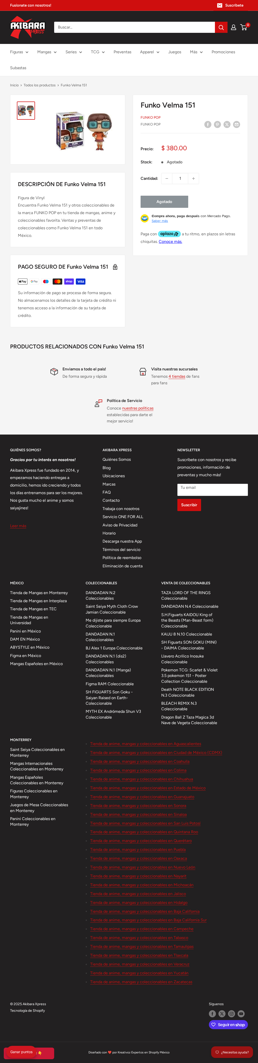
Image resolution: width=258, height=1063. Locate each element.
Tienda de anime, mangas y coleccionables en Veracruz (139, 964)
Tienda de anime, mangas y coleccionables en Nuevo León (142, 867)
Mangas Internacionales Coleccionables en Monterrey (36, 766)
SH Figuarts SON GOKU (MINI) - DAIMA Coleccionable (189, 645)
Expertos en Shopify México (150, 1052)
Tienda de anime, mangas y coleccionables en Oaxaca (138, 858)
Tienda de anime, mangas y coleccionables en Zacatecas (141, 981)
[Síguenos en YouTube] (241, 1013)
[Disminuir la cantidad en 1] (167, 178)
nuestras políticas (137, 408)
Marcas (109, 484)
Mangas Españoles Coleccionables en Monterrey (36, 780)
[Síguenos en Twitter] (221, 1013)
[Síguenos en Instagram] (231, 1013)
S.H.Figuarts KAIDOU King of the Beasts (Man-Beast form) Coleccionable (187, 620)
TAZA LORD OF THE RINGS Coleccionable (186, 595)
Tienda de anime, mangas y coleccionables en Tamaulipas (142, 946)
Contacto (111, 500)
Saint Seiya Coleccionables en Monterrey (37, 752)
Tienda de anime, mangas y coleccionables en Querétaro (141, 840)
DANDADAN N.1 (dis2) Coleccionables (106, 659)
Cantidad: (149, 178)
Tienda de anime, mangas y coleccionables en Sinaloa (138, 814)
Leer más (18, 525)
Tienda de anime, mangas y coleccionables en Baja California (145, 911)
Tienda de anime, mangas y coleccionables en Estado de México (148, 788)
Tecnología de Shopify (27, 1010)
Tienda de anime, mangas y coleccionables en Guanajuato (142, 796)
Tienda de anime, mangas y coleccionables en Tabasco (139, 937)
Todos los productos (40, 85)
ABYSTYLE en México (29, 647)
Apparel (147, 51)
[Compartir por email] (236, 124)
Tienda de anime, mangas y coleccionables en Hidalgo (138, 902)
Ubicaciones (114, 475)
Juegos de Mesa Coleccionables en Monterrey (39, 807)
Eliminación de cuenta (123, 566)
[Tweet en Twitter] (227, 124)
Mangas (44, 51)
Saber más (160, 220)
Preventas (122, 51)
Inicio (14, 85)
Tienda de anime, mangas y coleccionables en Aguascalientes (145, 743)
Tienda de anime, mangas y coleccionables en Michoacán (142, 884)
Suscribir (189, 504)
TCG (95, 51)
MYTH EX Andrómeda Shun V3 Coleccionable (113, 714)
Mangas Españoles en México (36, 663)
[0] (244, 27)
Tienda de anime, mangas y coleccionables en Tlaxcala (139, 955)
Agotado (164, 201)
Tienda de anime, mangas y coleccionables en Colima (138, 770)
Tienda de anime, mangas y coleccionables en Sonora (138, 805)
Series (71, 51)
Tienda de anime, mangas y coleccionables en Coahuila (139, 761)
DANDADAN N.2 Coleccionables (100, 595)
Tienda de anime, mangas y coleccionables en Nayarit (138, 876)
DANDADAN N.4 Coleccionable (189, 606)
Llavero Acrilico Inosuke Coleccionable (182, 659)
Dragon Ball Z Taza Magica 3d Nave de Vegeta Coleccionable (189, 720)
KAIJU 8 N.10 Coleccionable (186, 634)
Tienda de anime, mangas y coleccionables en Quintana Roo (144, 831)
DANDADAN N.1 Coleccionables (100, 637)
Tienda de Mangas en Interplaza (38, 600)
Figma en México (25, 655)
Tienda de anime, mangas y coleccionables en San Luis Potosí (145, 823)
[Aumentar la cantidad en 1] (193, 178)
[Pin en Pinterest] (217, 124)
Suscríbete (234, 5)
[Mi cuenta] (233, 27)
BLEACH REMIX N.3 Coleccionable (179, 706)
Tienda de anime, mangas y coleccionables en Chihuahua (141, 779)
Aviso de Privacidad (120, 525)
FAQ (107, 492)
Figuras (16, 51)
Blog (107, 467)
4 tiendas (177, 376)
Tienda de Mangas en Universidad (29, 620)
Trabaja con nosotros (121, 508)
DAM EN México (25, 639)
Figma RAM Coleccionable (110, 683)
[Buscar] (221, 27)
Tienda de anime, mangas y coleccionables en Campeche (142, 928)
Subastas (18, 67)
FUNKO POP (150, 117)
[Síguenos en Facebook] (212, 1013)
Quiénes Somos (117, 459)
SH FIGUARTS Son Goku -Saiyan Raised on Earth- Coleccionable (109, 698)
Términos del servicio (121, 549)
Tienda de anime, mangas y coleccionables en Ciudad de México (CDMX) (156, 752)
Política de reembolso (122, 557)
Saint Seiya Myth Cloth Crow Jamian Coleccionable (112, 609)
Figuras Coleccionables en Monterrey (33, 794)
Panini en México (25, 631)
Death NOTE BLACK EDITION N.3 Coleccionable (187, 692)
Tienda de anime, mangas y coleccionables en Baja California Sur (148, 920)
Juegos (174, 51)
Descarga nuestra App (122, 541)
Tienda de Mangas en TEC (33, 608)
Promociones (223, 51)
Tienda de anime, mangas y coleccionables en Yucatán (139, 973)
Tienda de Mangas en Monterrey (39, 592)
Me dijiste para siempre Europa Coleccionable (113, 623)
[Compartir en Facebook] (207, 124)
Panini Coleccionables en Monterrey (32, 821)
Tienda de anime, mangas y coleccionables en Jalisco (138, 893)
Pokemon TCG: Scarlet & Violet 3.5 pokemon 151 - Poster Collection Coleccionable (189, 676)
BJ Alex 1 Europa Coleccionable (114, 648)
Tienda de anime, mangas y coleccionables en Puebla (138, 849)
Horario (109, 533)
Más (193, 51)
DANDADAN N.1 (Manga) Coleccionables (108, 673)
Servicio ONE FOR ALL (123, 516)
